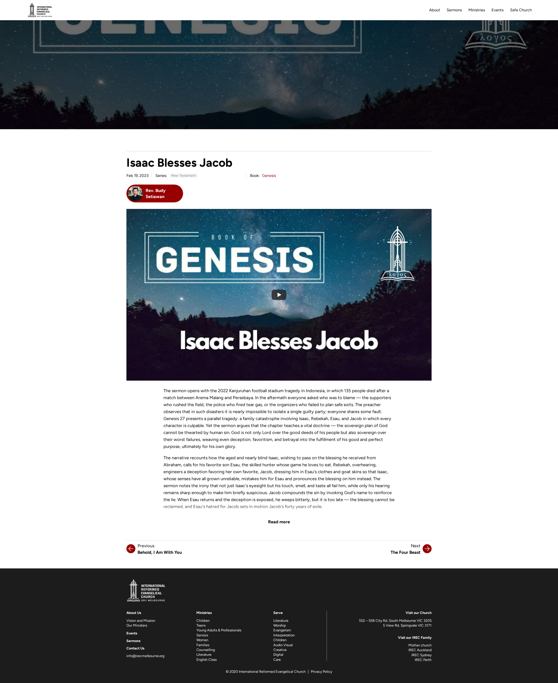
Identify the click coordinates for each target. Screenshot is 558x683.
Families (202, 645)
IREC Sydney (422, 655)
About (434, 10)
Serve (278, 613)
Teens (201, 625)
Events (498, 10)
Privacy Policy (321, 671)
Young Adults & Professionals (218, 630)
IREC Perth (423, 660)
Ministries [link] (476, 10)
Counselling (205, 650)
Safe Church (521, 10)
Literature (203, 654)
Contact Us (135, 648)
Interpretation (284, 635)
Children (203, 621)
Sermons (454, 10)
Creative (280, 650)
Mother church (420, 645)
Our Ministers (136, 625)
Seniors (202, 635)
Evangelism (282, 630)
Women (202, 640)
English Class (206, 660)
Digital (278, 654)
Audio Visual (283, 645)
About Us (133, 613)
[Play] (279, 295)
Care (277, 660)
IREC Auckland (420, 650)
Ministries (204, 613)
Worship (279, 625)
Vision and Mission (140, 621)
